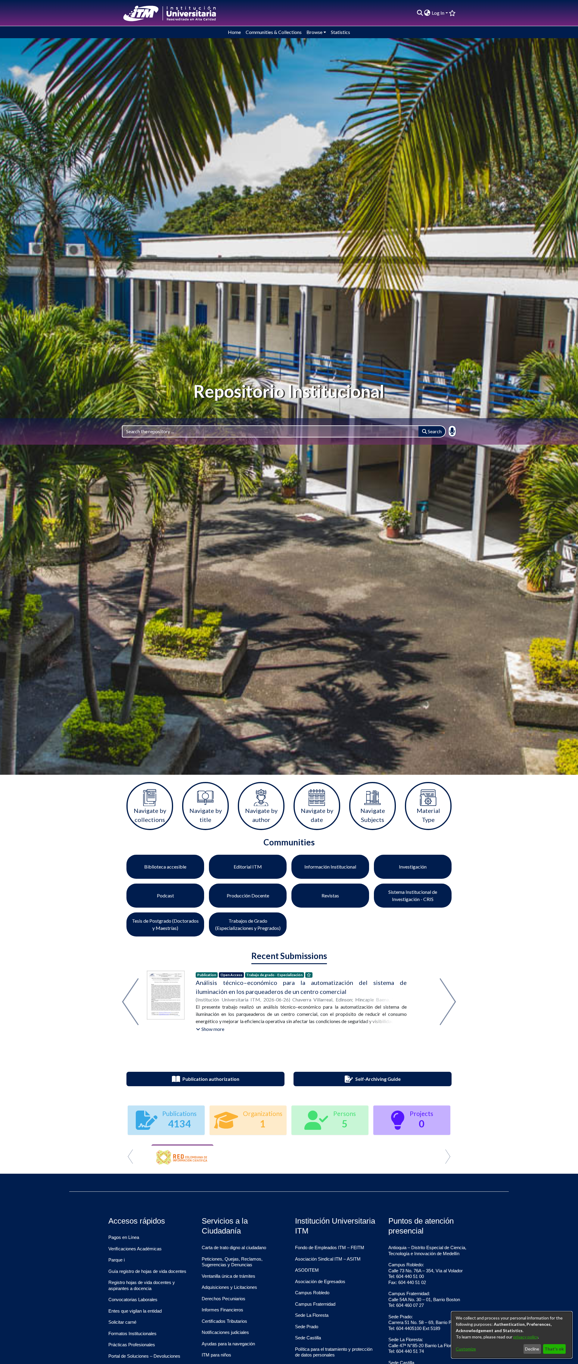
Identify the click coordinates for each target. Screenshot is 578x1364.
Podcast (165, 895)
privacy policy (525, 1336)
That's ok (554, 1348)
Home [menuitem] (234, 32)
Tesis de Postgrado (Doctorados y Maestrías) (165, 924)
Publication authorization (210, 1079)
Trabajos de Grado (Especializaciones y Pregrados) (248, 924)
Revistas (330, 895)
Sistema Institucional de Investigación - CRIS (412, 895)
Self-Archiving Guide (378, 1079)
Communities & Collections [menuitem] (274, 32)
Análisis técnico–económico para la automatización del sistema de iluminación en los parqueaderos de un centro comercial (301, 987)
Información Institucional (330, 866)
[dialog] (512, 1335)
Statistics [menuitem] (340, 32)
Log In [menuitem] (438, 13)
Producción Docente (248, 895)
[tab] (278, 1165)
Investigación (413, 866)
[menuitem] (427, 13)
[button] (210, 1029)
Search (434, 431)
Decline (532, 1348)
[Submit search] (420, 13)
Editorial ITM (248, 866)
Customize (466, 1348)
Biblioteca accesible (165, 866)
